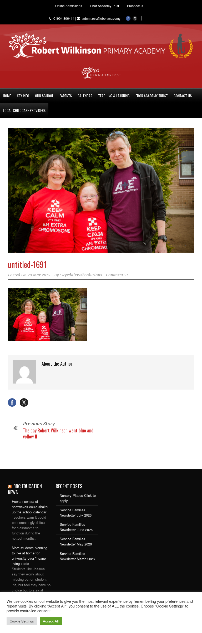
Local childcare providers (24, 110)
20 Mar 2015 (39, 275)
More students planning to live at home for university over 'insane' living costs (29, 555)
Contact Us (183, 95)
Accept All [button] (51, 621)
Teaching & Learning (114, 95)
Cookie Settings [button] (22, 621)
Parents (65, 95)
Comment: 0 (117, 275)
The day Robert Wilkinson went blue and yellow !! (58, 433)
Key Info (23, 95)
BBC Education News (25, 489)
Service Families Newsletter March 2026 (77, 556)
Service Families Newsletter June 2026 (76, 527)
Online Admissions (68, 6)
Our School (44, 95)
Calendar (85, 95)
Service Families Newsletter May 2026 (76, 541)
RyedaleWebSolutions (82, 275)
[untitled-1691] (101, 190)
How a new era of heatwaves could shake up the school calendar (30, 506)
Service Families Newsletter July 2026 (76, 512)
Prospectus (135, 6)
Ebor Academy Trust (104, 6)
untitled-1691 (27, 264)
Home (7, 95)
